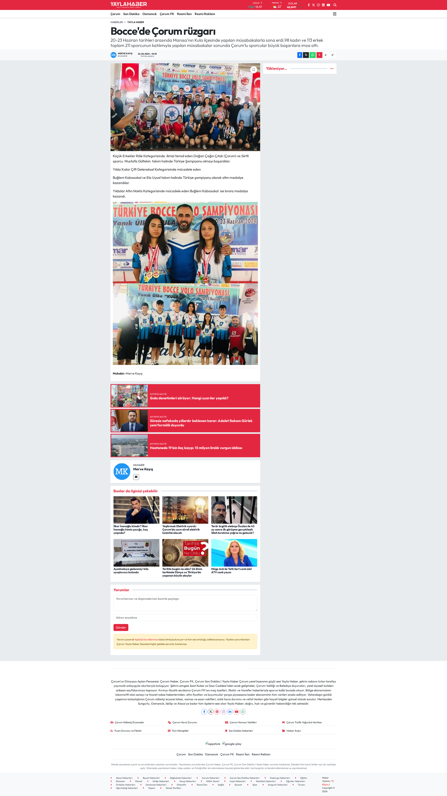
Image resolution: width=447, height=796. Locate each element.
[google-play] (232, 743)
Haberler (117, 22)
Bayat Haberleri (151, 777)
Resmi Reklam (205, 14)
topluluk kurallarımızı (147, 639)
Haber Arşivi (294, 730)
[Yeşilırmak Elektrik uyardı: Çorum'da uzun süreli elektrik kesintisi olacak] (185, 509)
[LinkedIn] (230, 712)
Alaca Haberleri (123, 777)
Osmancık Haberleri (155, 784)
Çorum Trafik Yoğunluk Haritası (304, 722)
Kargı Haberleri (187, 781)
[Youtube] (236, 712)
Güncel (138, 781)
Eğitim (303, 777)
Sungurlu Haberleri (277, 784)
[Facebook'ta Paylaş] (299, 55)
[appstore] (213, 743)
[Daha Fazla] (319, 55)
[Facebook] (204, 712)
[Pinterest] (217, 712)
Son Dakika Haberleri (241, 730)
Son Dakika (131, 14)
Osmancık (149, 14)
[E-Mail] (136, 477)
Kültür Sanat (212, 781)
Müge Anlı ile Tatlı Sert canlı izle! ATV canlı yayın (231, 570)
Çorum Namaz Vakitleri (243, 722)
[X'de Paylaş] (306, 55)
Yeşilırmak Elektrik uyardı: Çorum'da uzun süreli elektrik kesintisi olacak (181, 529)
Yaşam (151, 788)
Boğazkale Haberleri (180, 777)
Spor (254, 784)
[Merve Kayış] (121, 471)
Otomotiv (181, 784)
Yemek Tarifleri (173, 788)
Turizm (301, 784)
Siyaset (238, 784)
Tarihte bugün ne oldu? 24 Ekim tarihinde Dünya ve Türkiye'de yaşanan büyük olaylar (182, 572)
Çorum (115, 14)
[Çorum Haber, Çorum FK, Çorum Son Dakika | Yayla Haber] (129, 5)
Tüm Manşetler (180, 730)
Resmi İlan (184, 14)
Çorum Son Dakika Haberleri (244, 777)
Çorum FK (167, 14)
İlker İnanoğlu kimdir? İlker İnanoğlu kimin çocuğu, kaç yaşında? (130, 529)
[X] (211, 712)
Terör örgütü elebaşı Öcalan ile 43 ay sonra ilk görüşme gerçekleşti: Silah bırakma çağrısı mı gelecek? (232, 529)
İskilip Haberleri (160, 781)
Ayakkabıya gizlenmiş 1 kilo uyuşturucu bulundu (130, 570)
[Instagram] (223, 712)
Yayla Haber (135, 22)
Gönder (121, 627)
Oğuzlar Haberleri (295, 781)
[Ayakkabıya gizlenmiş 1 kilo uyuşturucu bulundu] (136, 552)
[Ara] (335, 5)
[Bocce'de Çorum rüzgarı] (185, 107)
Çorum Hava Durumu (185, 722)
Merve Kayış (143, 469)
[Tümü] (332, 68)
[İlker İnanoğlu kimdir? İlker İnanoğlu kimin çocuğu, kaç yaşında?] (136, 509)
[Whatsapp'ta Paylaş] (313, 55)
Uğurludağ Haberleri (126, 788)
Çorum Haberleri (210, 777)
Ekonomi (120, 781)
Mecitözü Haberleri (265, 781)
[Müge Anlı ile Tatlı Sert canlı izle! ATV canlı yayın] (234, 552)
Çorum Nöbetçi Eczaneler (129, 722)
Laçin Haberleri (237, 781)
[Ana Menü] (334, 14)
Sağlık (220, 784)
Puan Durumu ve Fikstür (128, 730)
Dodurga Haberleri (279, 777)
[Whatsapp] (243, 712)
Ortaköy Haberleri (125, 784)
